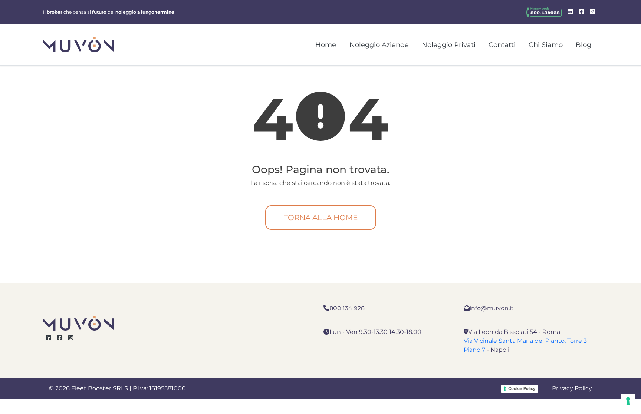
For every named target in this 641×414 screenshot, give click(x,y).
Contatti (502, 45)
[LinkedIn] (570, 12)
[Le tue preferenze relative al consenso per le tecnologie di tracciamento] (628, 401)
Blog (583, 45)
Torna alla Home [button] (321, 217)
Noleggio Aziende (379, 45)
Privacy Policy (572, 388)
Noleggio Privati (449, 45)
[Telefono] (544, 12)
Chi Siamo (546, 45)
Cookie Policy (521, 388)
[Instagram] (592, 12)
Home (325, 45)
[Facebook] (581, 12)
